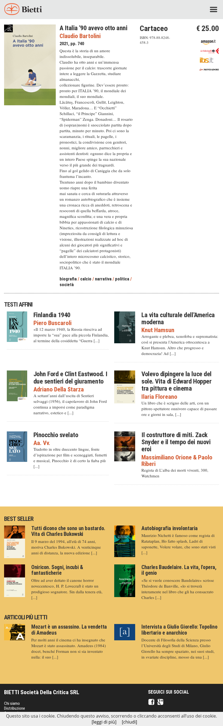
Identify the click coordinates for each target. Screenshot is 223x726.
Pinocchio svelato (55, 435)
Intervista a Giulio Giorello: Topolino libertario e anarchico (179, 630)
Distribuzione (14, 708)
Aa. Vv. (41, 442)
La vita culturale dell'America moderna (178, 318)
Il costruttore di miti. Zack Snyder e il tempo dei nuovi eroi (175, 442)
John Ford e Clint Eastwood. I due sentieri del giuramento (70, 377)
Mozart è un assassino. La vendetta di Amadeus (69, 630)
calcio (85, 279)
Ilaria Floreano (159, 396)
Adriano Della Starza (58, 389)
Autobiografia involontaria (169, 528)
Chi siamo (12, 703)
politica (122, 279)
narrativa (103, 279)
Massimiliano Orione (169, 457)
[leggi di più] (104, 722)
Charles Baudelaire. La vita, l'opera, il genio (178, 570)
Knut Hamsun (157, 329)
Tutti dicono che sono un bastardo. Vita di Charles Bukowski (68, 531)
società (67, 284)
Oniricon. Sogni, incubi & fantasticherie (57, 570)
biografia (68, 279)
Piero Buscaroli (52, 322)
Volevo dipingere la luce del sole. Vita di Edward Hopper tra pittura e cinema (176, 381)
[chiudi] (129, 722)
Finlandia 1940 (51, 315)
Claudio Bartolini (80, 35)
